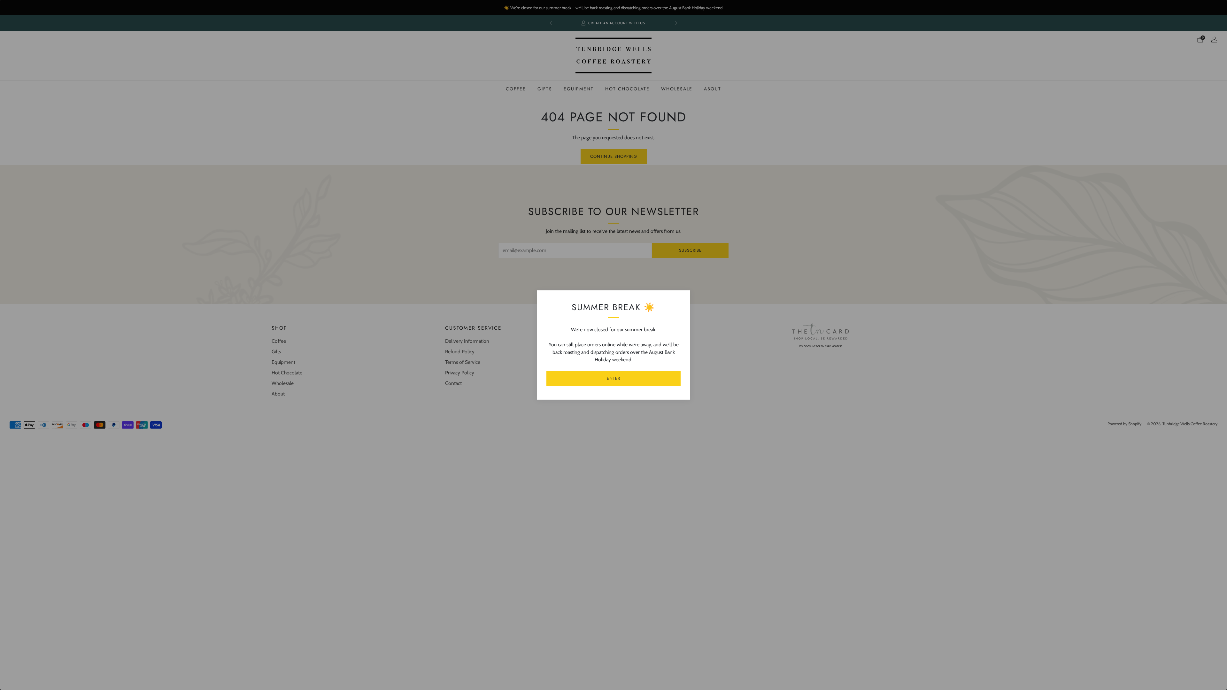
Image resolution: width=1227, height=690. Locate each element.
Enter (613, 378)
